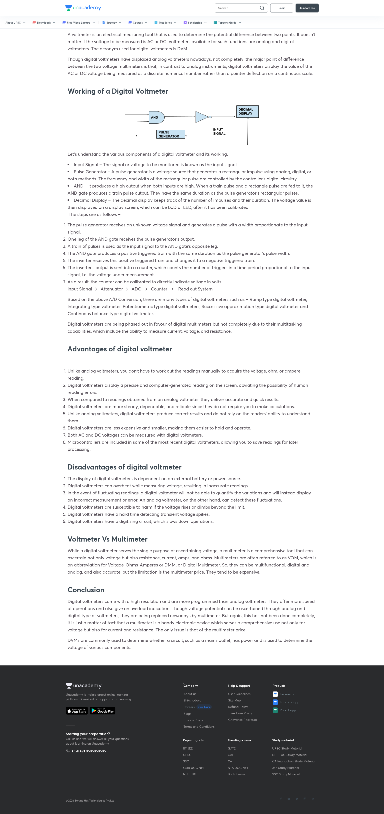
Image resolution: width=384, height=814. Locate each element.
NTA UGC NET (238, 768)
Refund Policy (238, 707)
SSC (186, 761)
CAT (231, 755)
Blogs (187, 713)
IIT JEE (188, 748)
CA (230, 761)
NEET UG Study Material (289, 755)
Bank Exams (236, 774)
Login (281, 8)
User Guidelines (239, 694)
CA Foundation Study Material (293, 761)
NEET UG (189, 774)
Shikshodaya (192, 700)
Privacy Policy (193, 720)
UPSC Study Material (287, 748)
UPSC (187, 755)
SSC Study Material (286, 774)
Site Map (234, 700)
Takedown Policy (240, 713)
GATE (232, 748)
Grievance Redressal (242, 719)
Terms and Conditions (199, 726)
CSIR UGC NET (194, 768)
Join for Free (307, 8)
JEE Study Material (285, 768)
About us (190, 694)
